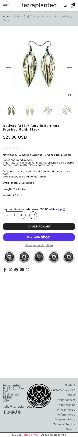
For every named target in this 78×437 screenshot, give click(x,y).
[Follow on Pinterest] (12, 412)
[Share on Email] (22, 270)
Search (70, 429)
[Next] (69, 65)
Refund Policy (66, 414)
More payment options (39, 245)
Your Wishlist (67, 404)
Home (6, 16)
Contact (70, 385)
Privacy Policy (66, 409)
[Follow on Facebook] (4, 412)
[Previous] (8, 65)
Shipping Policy (65, 419)
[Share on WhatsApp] (27, 270)
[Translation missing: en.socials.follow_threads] (19, 412)
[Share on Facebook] (5, 270)
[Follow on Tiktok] (16, 412)
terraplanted (31, 434)
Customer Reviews (63, 390)
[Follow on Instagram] (8, 412)
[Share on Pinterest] (16, 270)
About (71, 394)
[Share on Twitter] (10, 270)
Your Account (66, 399)
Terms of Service (64, 424)
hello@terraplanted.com (20, 406)
